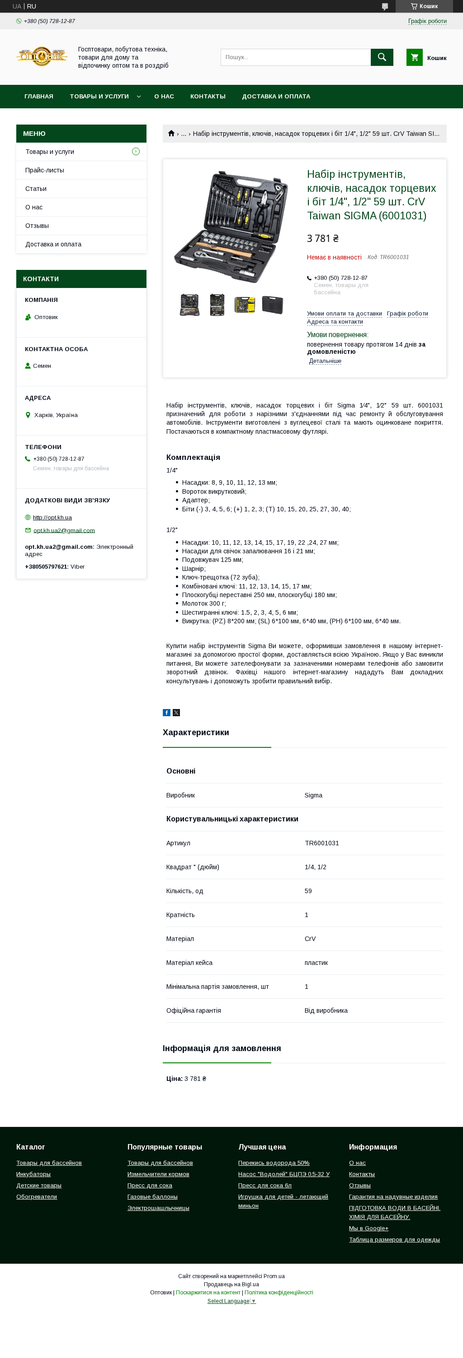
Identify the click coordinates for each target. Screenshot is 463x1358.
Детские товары (38, 1185)
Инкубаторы (33, 1174)
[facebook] (166, 714)
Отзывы (37, 225)
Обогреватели (36, 1196)
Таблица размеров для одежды (394, 1239)
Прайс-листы (44, 170)
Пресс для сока (150, 1185)
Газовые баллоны (153, 1196)
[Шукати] (382, 57)
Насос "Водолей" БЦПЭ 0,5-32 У (284, 1174)
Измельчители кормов (158, 1174)
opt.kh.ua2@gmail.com (64, 530)
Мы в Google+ (368, 1228)
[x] (176, 714)
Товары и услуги (99, 96)
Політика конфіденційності (279, 1292)
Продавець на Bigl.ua (231, 1284)
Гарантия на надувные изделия (393, 1196)
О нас (164, 96)
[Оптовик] (41, 73)
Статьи (36, 188)
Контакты (208, 96)
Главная (38, 96)
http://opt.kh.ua (52, 517)
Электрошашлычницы (158, 1208)
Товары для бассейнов (49, 1162)
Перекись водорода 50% (274, 1162)
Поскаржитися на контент (208, 1292)
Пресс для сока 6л (265, 1185)
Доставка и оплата (276, 96)
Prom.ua (274, 1276)
